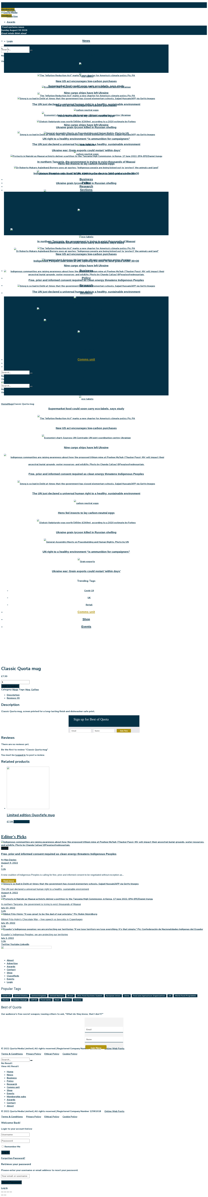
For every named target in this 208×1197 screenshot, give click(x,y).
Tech (89, 391)
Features (89, 57)
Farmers (66, 1000)
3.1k (3, 926)
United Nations (57, 996)
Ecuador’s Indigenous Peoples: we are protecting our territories (34, 934)
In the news (89, 54)
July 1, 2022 (7, 938)
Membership (8, 9)
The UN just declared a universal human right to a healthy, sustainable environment (86, 104)
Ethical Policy (51, 1053)
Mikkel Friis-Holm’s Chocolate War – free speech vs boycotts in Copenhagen (41, 919)
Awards (11, 22)
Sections (86, 189)
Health (89, 211)
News (86, 40)
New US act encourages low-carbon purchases (86, 81)
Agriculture (89, 377)
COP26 (34, 1000)
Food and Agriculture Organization (149, 996)
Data (89, 199)
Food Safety (89, 215)
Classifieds (13, 975)
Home (4, 404)
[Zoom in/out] (11, 1191)
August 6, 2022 (9, 892)
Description (13, 695)
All (89, 300)
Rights (89, 384)
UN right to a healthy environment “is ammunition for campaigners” (86, 138)
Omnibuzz (6, 15)
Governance (89, 218)
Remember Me (12, 1146)
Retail (89, 307)
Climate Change (20, 1000)
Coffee (35, 689)
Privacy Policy (33, 1053)
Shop (86, 362)
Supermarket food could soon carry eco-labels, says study (86, 69)
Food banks (46, 1000)
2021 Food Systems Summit (89, 996)
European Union (113, 996)
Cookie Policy (70, 1053)
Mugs (10, 404)
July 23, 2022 (8, 907)
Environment (89, 328)
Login (10, 41)
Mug (27, 689)
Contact (11, 969)
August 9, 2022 (9, 862)
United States (21, 996)
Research (86, 186)
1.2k (3, 869)
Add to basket (10, 686)
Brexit (70, 996)
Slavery (77, 1000)
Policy (86, 277)
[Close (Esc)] (2, 1191)
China (126, 996)
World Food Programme (185, 996)
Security (89, 221)
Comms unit (86, 359)
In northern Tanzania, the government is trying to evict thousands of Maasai (86, 161)
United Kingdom (39, 996)
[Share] (5, 1191)
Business (86, 179)
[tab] (107, 695)
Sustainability (89, 370)
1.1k (3, 895)
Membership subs (16, 1096)
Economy (89, 335)
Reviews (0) (13, 698)
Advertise (12, 16)
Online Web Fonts (114, 1048)
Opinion (89, 60)
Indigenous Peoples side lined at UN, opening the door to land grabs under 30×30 (86, 173)
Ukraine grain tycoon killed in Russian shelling (86, 127)
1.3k (3, 941)
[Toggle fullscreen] (8, 1191)
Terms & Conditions (12, 1053)
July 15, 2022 (8, 923)
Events (86, 366)
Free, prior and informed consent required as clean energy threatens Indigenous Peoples (86, 280)
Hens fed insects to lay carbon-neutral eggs (86, 163)
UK (89, 353)
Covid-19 (89, 349)
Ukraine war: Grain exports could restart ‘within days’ (86, 150)
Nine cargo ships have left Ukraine (86, 124)
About (10, 5)
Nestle (6, 1000)
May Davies (10, 859)
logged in (20, 755)
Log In (4, 1188)
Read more (8, 880)
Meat (57, 1000)
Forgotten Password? (13, 1158)
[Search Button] (31, 50)
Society (89, 202)
